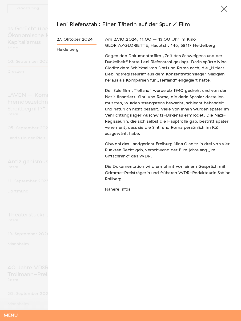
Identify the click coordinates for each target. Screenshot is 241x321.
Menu (11, 315)
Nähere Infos (117, 189)
